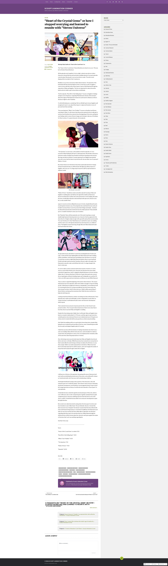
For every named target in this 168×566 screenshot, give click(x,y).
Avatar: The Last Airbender (111, 44)
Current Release (109, 57)
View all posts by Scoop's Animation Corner (81, 484)
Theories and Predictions (111, 162)
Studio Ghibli (108, 150)
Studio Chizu (108, 147)
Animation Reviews (109, 35)
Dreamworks (108, 63)
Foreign (107, 69)
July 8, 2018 (50, 64)
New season (108, 110)
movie (106, 94)
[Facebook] (107, 2)
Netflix (107, 97)
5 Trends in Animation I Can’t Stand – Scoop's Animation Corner (79, 528)
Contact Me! (69, 1)
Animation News (109, 32)
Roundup (107, 131)
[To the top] (121, 558)
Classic (107, 54)
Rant (106, 125)
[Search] (122, 2)
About (63, 1)
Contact (76, 1)
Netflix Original (108, 100)
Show (46, 17)
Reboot (107, 128)
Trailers (107, 165)
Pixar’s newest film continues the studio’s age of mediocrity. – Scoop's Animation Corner (76, 522)
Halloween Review (109, 72)
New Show (107, 113)
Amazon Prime (108, 29)
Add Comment (93, 507)
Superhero (107, 156)
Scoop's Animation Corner (59, 8)
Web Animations (109, 172)
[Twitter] (113, 2)
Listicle (107, 91)
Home (47, 1)
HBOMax (107, 75)
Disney (106, 60)
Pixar (106, 122)
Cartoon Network (109, 47)
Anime (106, 38)
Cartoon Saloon (108, 51)
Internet (107, 88)
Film (106, 66)
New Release (108, 106)
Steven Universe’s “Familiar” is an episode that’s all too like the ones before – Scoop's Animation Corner (77, 515)
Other (106, 116)
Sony (106, 141)
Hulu (106, 82)
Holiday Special (108, 78)
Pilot (106, 119)
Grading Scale (57, 1)
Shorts (106, 134)
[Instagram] (116, 2)
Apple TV (107, 41)
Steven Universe (109, 144)
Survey (106, 159)
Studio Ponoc (108, 153)
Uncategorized (108, 169)
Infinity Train (108, 85)
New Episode (108, 103)
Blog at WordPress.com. (51, 563)
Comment (94, 552)
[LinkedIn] (110, 2)
